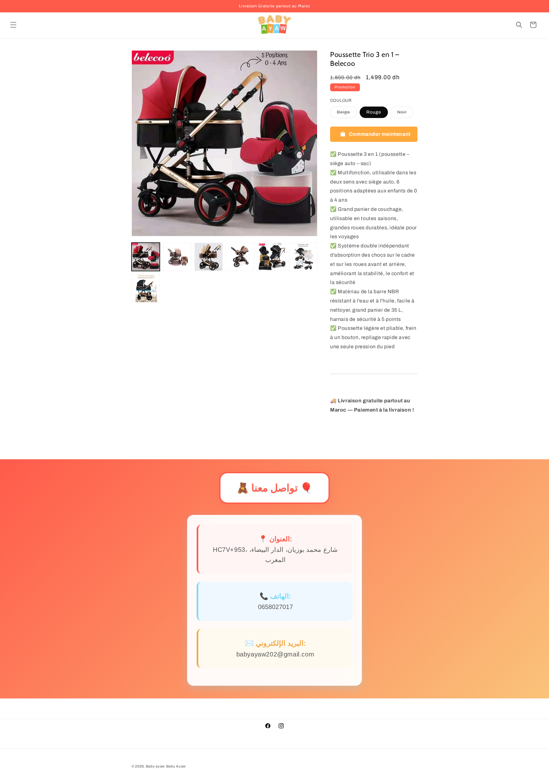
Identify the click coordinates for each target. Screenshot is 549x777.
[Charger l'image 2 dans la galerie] (177, 257)
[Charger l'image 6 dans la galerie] (303, 257)
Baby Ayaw (176, 766)
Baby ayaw (155, 766)
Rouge (373, 112)
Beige (347, 113)
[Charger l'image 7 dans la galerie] (146, 288)
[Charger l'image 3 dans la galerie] (208, 257)
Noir (405, 113)
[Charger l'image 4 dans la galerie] (240, 257)
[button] (13, 25)
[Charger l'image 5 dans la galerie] (272, 257)
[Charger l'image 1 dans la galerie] (146, 257)
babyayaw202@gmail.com (275, 654)
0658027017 (275, 606)
